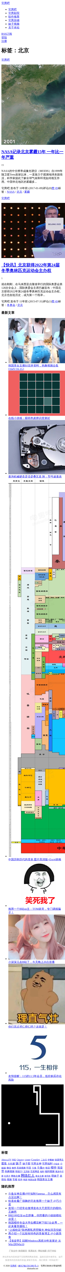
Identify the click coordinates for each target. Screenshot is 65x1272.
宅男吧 (5, 3)
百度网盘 (34, 1171)
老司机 (47, 1176)
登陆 (4, 37)
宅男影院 (13, 13)
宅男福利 (47, 1163)
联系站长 (32, 1251)
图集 (4, 1163)
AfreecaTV (6, 1159)
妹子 (19, 1163)
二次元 (44, 1160)
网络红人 (28, 1175)
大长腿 (11, 1163)
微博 (14, 1168)
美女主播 (39, 1176)
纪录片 (7, 1176)
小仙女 (56, 1164)
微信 (9, 1168)
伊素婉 (51, 1160)
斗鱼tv (41, 1167)
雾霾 (27, 191)
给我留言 (23, 1251)
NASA (11, 191)
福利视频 (50, 1171)
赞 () (55, 188)
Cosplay (35, 1159)
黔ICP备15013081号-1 (28, 1266)
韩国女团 (32, 1179)
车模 (14, 1179)
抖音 (28, 1168)
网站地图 (42, 1251)
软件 (20, 1179)
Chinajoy (20, 1160)
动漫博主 (59, 1160)
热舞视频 (10, 1171)
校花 (47, 1168)
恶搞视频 (21, 1168)
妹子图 (26, 1163)
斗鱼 (34, 1168)
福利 (42, 1171)
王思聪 (26, 1171)
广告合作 (13, 1251)
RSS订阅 (6, 33)
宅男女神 (36, 1163)
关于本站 (52, 1251)
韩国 (25, 1179)
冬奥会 (11, 305)
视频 (9, 1179)
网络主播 (15, 1176)
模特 (54, 1167)
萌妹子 (55, 1175)
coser (28, 1159)
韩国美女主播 (45, 1179)
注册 (4, 41)
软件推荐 (13, 16)
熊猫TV (19, 1171)
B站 (14, 1159)
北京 (19, 191)
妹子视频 (13, 23)
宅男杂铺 (13, 20)
